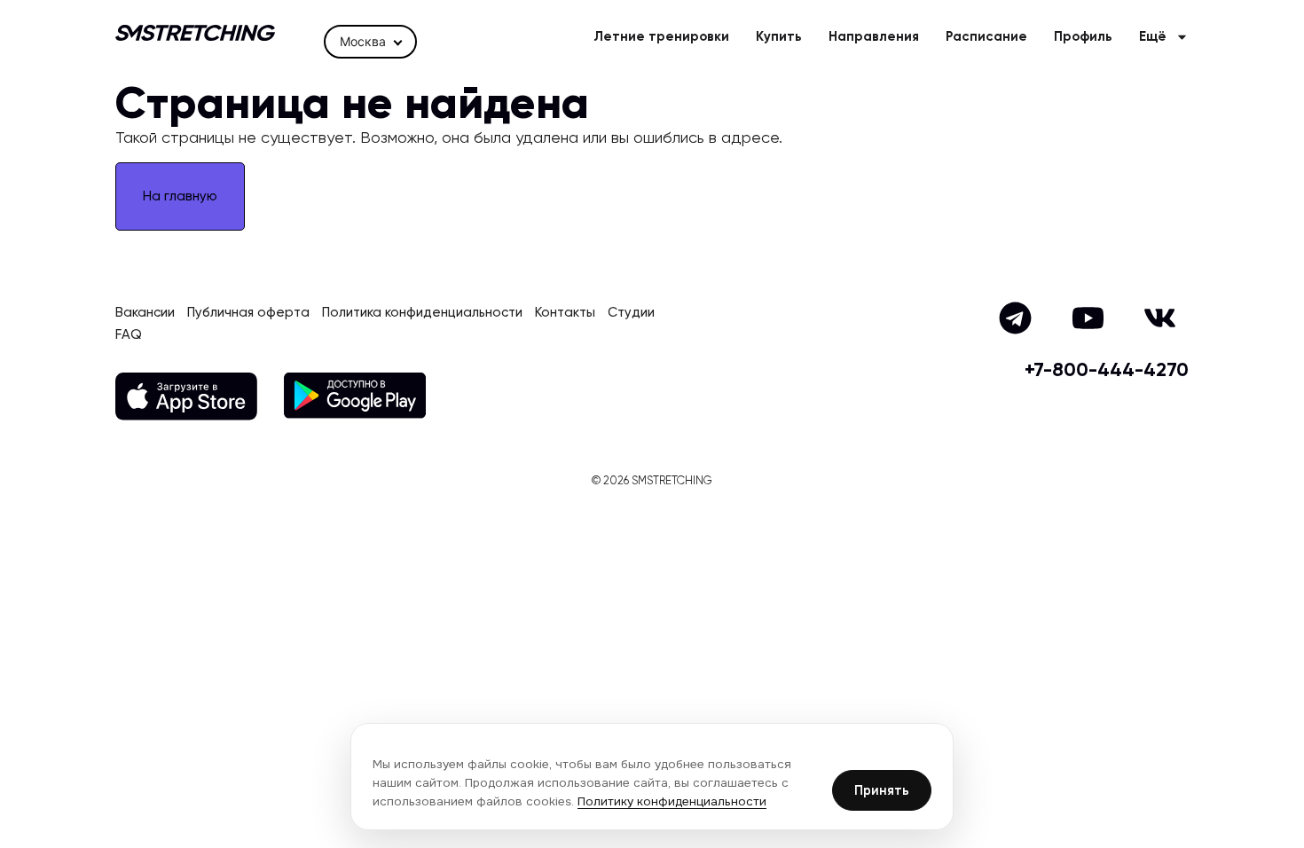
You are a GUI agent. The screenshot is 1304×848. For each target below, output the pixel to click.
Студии (631, 312)
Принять (881, 790)
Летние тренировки (661, 36)
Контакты (565, 312)
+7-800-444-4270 (1107, 371)
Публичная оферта (248, 312)
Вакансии (145, 312)
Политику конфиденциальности (671, 801)
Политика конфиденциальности (422, 312)
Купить (779, 36)
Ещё (1153, 36)
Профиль (1083, 36)
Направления (874, 36)
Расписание (986, 36)
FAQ (128, 335)
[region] (652, 776)
